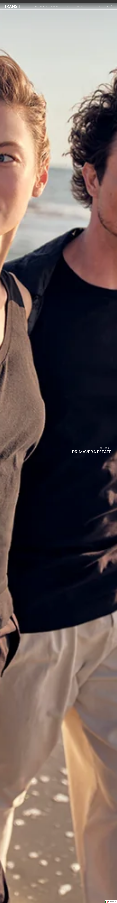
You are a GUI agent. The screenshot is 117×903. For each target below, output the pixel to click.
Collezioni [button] (40, 6)
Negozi (54, 6)
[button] (111, 901)
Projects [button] (66, 6)
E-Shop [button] (79, 6)
